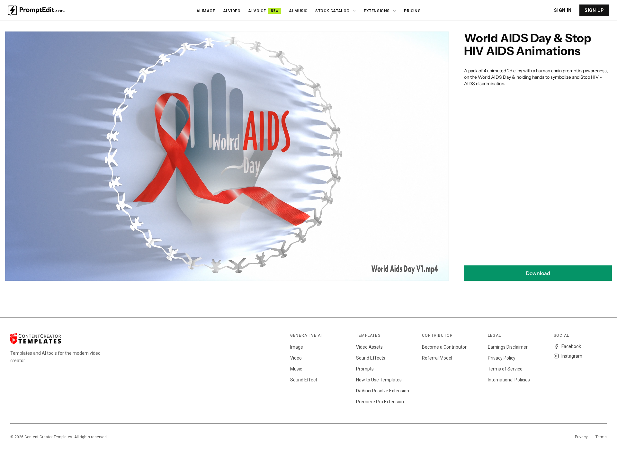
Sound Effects (370, 358)
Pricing (412, 11)
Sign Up (594, 10)
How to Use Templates (379, 379)
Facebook (571, 346)
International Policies (509, 379)
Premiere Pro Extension (380, 401)
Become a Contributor (444, 347)
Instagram (571, 356)
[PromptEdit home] (36, 10)
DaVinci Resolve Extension (382, 390)
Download (538, 273)
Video (296, 358)
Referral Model (437, 358)
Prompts (365, 368)
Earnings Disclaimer (508, 347)
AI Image (205, 11)
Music (296, 368)
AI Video (232, 11)
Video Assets (369, 347)
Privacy (581, 437)
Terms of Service (505, 368)
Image (296, 347)
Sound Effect (303, 379)
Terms (601, 437)
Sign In (563, 10)
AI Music (298, 11)
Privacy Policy (501, 358)
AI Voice (263, 11)
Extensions (377, 11)
